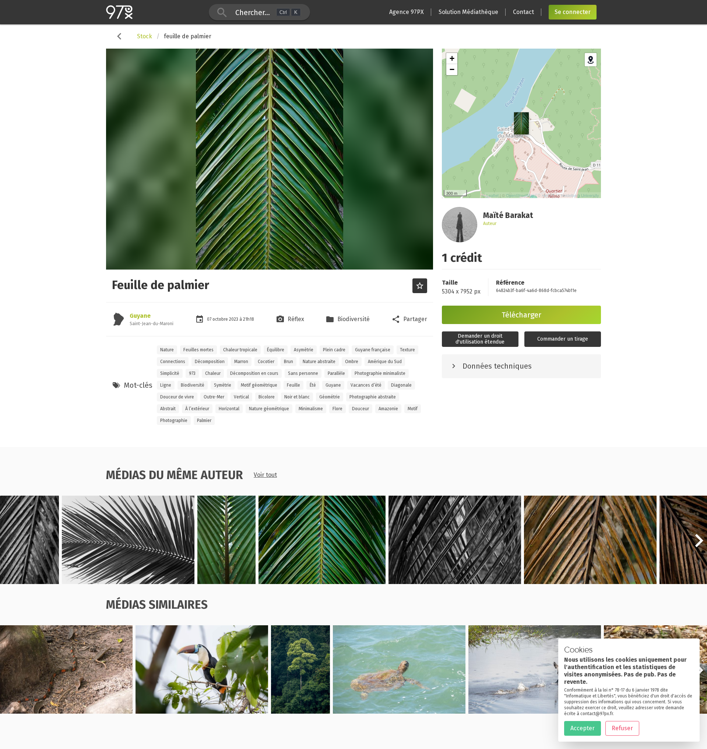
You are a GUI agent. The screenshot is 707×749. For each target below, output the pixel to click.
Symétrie (222, 385)
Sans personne (303, 373)
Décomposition (210, 361)
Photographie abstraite (372, 397)
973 (192, 373)
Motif (413, 408)
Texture (407, 349)
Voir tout (265, 474)
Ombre (351, 361)
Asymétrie (303, 349)
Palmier (204, 420)
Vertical (241, 397)
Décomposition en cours (254, 373)
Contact (523, 11)
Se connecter (573, 11)
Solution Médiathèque (468, 11)
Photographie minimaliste (380, 373)
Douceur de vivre (177, 397)
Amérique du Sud (385, 361)
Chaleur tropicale (240, 349)
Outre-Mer (214, 397)
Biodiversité (192, 385)
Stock (144, 36)
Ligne (165, 385)
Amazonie (388, 408)
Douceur (360, 408)
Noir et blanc (297, 397)
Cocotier (266, 361)
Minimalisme (311, 408)
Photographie (173, 420)
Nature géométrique (269, 408)
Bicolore (266, 397)
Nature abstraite (319, 361)
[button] (698, 544)
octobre (220, 319)
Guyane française (372, 349)
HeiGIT (548, 195)
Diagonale (401, 385)
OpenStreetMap (520, 195)
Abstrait (168, 408)
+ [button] (452, 58)
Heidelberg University (580, 195)
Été (313, 385)
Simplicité (169, 373)
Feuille (293, 385)
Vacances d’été (366, 385)
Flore (337, 408)
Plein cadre (334, 349)
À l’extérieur (197, 408)
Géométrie (329, 397)
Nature (167, 349)
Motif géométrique (259, 385)
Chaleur (213, 373)
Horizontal (229, 408)
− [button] (452, 69)
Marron (241, 361)
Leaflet (492, 195)
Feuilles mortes (198, 349)
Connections (172, 361)
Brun (288, 361)
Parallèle (336, 373)
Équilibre (275, 349)
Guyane (140, 315)
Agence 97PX (406, 11)
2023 (234, 319)
